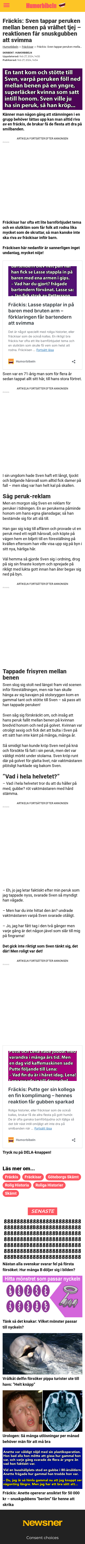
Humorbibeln (10, 46)
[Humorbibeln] (42, 5)
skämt (11, 1193)
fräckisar (33, 1177)
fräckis (11, 1177)
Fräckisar (27, 46)
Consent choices (42, 1537)
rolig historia (17, 1185)
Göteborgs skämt (63, 1177)
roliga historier (49, 1185)
